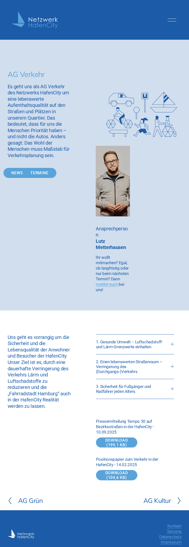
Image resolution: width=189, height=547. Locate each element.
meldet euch (107, 284)
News (17, 173)
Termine (39, 173)
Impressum (171, 542)
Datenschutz (170, 536)
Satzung (174, 531)
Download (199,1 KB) (116, 442)
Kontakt (174, 525)
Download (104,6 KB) (116, 475)
